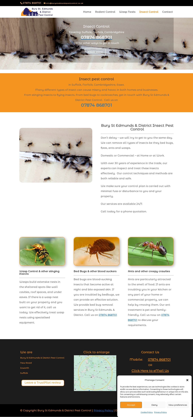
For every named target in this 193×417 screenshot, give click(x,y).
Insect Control (148, 12)
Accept (131, 405)
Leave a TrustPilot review (43, 382)
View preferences (177, 405)
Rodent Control (105, 12)
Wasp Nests (127, 12)
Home (87, 12)
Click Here (95, 52)
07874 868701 (32, 3)
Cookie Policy (147, 412)
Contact (167, 12)
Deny (154, 405)
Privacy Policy (160, 412)
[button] (187, 380)
